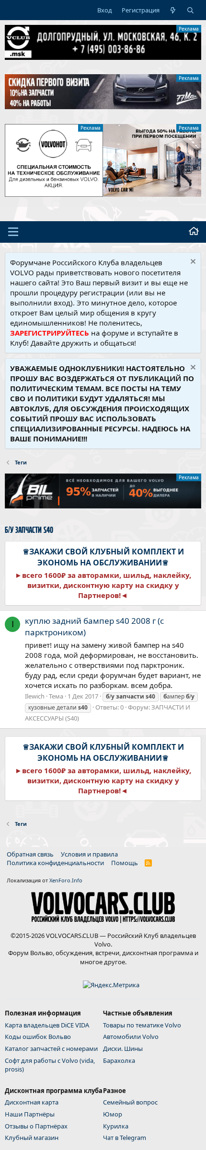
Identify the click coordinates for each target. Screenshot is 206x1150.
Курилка (115, 1126)
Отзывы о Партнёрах (36, 1126)
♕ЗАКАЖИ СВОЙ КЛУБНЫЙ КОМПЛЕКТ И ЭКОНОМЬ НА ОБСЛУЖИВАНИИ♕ (103, 556)
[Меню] (13, 231)
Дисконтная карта (31, 1102)
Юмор (112, 1114)
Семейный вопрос (130, 1102)
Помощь (124, 862)
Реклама (189, 28)
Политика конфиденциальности (55, 862)
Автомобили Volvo (131, 1036)
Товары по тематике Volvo (142, 1025)
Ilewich (35, 696)
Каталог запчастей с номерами (51, 1048)
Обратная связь (30, 854)
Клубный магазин (31, 1137)
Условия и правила (89, 854)
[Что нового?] (173, 10)
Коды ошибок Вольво (38, 1036)
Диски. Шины (123, 1048)
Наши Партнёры (30, 1114)
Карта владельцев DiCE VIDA (47, 1025)
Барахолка (119, 1060)
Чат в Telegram (124, 1137)
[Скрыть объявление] (192, 263)
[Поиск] (190, 10)
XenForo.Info (65, 880)
